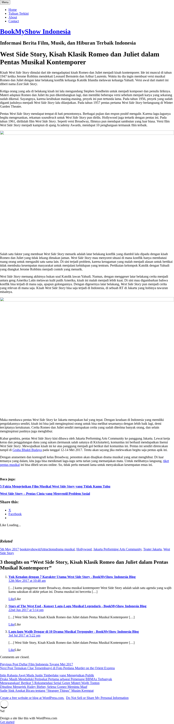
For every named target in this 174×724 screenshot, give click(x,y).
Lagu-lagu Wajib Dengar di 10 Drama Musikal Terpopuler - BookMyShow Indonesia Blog (73, 631)
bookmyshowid (30, 549)
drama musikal (65, 549)
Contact (13, 21)
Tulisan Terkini (18, 13)
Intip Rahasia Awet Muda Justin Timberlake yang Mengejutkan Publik (47, 675)
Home (12, 9)
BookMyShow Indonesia (35, 31)
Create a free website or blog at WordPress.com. (32, 698)
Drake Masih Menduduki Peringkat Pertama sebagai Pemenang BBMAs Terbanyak (56, 679)
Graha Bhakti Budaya (27, 450)
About (12, 17)
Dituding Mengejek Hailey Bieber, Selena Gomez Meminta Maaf (43, 687)
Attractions (48, 549)
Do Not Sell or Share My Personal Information (97, 698)
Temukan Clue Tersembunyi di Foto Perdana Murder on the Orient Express (57, 668)
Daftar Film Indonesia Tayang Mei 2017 (36, 664)
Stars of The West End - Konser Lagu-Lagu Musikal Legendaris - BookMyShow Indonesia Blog (77, 606)
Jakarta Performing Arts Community (117, 549)
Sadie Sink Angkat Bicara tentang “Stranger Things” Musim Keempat (47, 690)
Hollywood (84, 549)
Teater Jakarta (152, 549)
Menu (5, 2)
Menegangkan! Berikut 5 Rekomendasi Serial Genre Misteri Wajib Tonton (50, 683)
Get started (7, 722)
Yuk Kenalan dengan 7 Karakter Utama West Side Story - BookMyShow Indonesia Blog (72, 577)
